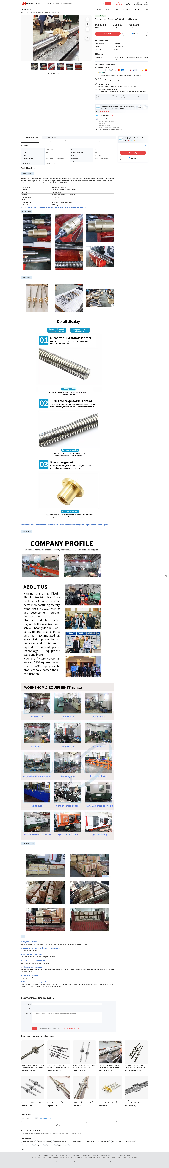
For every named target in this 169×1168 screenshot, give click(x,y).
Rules (146, 9)
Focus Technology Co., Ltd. (73, 1161)
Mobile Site (122, 1155)
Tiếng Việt (124, 1157)
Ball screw (24, 1122)
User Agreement (94, 1161)
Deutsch (81, 1157)
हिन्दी (108, 1157)
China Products (50, 1155)
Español (49, 1157)
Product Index (115, 1155)
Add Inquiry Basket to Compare (56, 74)
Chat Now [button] (136, 33)
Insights (129, 1155)
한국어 (98, 1157)
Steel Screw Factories (75, 1141)
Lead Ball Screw (55, 12)
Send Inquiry (108, 33)
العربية (93, 1157)
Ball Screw (47, 12)
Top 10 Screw (39, 1146)
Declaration (102, 1161)
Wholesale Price (87, 1155)
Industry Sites (96, 1155)
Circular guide (120, 1122)
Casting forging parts (58, 1125)
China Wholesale (77, 1155)
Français (62, 1157)
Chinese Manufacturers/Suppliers (63, 1155)
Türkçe (118, 1157)
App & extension (126, 9)
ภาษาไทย (113, 1157)
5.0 (126, 140)
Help (116, 9)
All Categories (27, 9)
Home (22, 12)
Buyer (107, 9)
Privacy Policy (110, 1161)
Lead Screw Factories (60, 1141)
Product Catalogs (46, 1118)
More (22, 1149)
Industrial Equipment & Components (34, 12)
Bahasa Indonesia (133, 1157)
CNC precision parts (26, 1125)
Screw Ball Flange (27, 1146)
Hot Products (41, 1155)
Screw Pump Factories (44, 1141)
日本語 (103, 1157)
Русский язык (68, 1157)
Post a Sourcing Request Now (70, 1028)
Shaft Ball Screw (116, 1141)
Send (34, 1028)
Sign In (98, 129)
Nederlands (88, 1157)
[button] (110, 141)
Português (55, 1157)
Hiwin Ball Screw (89, 1141)
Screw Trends (50, 1146)
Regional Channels (105, 1155)
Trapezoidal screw (89, 1122)
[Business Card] (145, 145)
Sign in (146, 4)
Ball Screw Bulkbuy (63, 1146)
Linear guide (56, 1122)
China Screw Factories (29, 1141)
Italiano (76, 1157)
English (43, 1157)
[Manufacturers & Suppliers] (30, 3)
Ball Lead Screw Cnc (103, 1141)
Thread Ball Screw (130, 1141)
